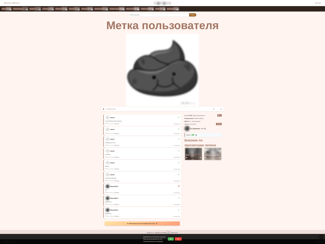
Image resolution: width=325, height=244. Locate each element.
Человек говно (117, 9)
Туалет (187, 155)
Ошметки (61, 9)
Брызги (74, 9)
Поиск (193, 15)
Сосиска (48, 9)
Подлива (87, 9)
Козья (6, 9)
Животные (147, 9)
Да (171, 239)
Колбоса (35, 9)
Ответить (117, 123)
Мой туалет (133, 9)
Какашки (172, 9)
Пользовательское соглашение (153, 241)
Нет (178, 239)
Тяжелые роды (20, 9)
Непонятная (101, 9)
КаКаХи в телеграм (160, 232)
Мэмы (160, 9)
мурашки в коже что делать (212, 155)
